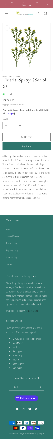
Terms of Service (12, 236)
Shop (8, 228)
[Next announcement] (47, 4)
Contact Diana (31, 310)
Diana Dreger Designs (22, 433)
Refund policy (11, 243)
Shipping (5, 104)
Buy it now (26, 146)
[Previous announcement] (6, 4)
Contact (9, 264)
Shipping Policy (12, 250)
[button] (6, 13)
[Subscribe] (40, 387)
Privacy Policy (11, 257)
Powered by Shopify (37, 433)
